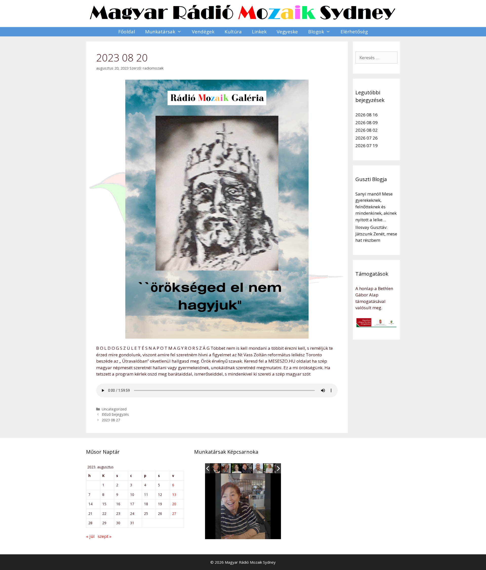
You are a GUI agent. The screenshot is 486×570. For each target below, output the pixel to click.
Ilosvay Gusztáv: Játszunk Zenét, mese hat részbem (376, 233)
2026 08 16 (366, 115)
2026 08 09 (366, 122)
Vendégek (203, 31)
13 (174, 494)
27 (174, 513)
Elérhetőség (354, 31)
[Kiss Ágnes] (236, 469)
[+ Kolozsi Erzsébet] (247, 468)
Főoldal (126, 31)
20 (174, 503)
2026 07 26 (366, 138)
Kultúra (233, 31)
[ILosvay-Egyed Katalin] (226, 468)
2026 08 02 (366, 130)
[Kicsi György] (258, 468)
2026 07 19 (366, 145)
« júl (90, 536)
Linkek (259, 31)
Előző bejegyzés (115, 414)
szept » (104, 536)
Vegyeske (287, 31)
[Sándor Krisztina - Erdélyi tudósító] (269, 469)
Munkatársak (160, 31)
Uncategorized (114, 409)
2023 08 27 (111, 420)
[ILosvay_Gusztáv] (216, 469)
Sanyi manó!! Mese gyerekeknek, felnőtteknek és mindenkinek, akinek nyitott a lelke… (376, 207)
